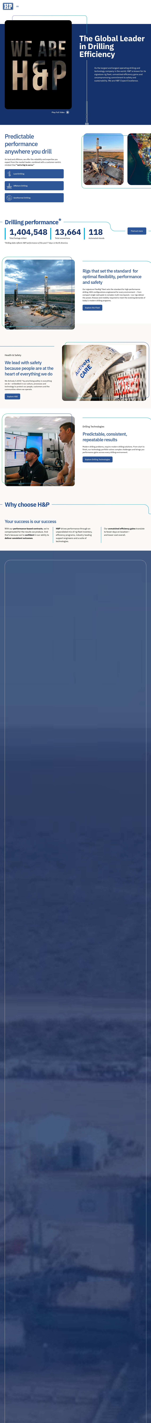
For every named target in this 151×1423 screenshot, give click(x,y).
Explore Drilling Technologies (97, 459)
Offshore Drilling (20, 186)
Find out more (137, 231)
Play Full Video (58, 112)
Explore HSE (12, 396)
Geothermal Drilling (21, 198)
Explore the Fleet (92, 307)
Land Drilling (18, 174)
